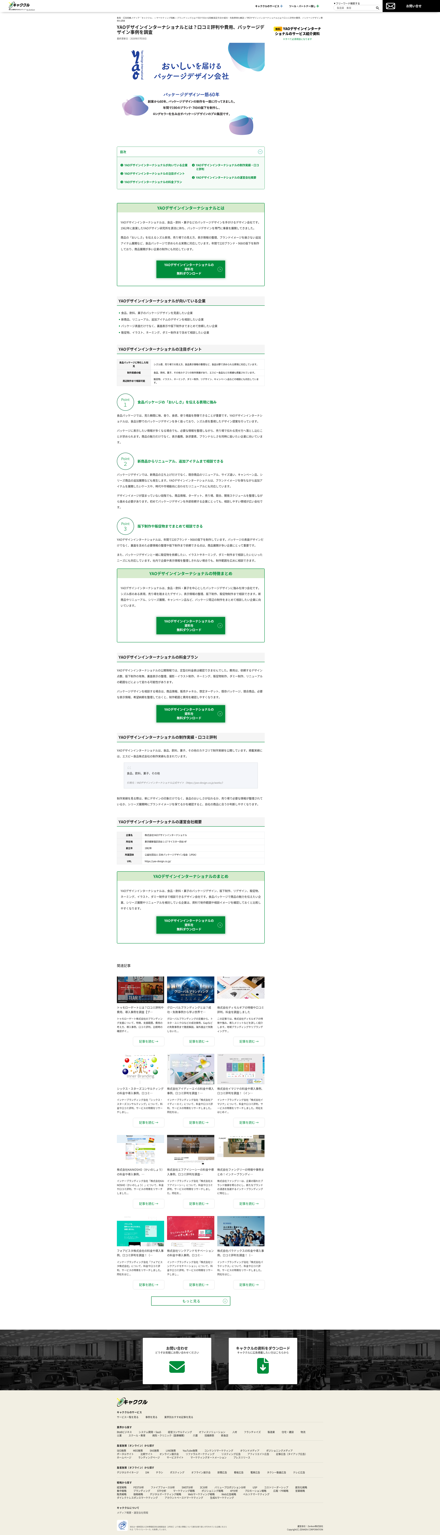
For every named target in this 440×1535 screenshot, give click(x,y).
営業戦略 (300, 1490)
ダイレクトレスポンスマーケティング (137, 1497)
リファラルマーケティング (200, 1454)
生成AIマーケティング (222, 1497)
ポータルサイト (125, 1454)
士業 (119, 1435)
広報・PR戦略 (280, 1490)
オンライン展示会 (169, 1454)
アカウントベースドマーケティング (184, 1497)
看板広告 (239, 1472)
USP (255, 1487)
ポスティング (177, 1472)
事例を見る (151, 1417)
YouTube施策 (190, 1450)
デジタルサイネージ (128, 1472)
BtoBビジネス (124, 1432)
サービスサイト (175, 1457)
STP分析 (161, 1490)
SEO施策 (121, 1450)
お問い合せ (414, 6)
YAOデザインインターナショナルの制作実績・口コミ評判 (227, 167)
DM (147, 1472)
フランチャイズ (252, 1432)
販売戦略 (121, 1494)
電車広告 (255, 1472)
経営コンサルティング (180, 1432)
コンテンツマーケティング (218, 1450)
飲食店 (224, 1435)
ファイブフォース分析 (163, 1487)
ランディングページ (149, 1457)
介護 (195, 1435)
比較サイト (147, 1454)
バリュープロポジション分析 (230, 1487)
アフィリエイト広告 (258, 1454)
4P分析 (234, 1490)
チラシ (159, 1472)
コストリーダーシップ (276, 1487)
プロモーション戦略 (255, 1490)
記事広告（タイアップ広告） (291, 1454)
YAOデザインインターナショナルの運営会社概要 (226, 177)
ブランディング (141, 1490)
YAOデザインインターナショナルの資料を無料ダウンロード (189, 268)
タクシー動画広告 (276, 1472)
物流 (303, 1432)
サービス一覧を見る (128, 1417)
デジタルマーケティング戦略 (165, 1494)
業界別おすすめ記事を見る (178, 1417)
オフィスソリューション (212, 1432)
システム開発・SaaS (150, 1432)
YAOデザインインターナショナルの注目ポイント (154, 173)
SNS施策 (154, 1450)
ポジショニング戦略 (212, 1490)
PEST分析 (138, 1487)
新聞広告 (222, 1472)
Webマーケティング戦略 (201, 1494)
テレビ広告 (299, 1472)
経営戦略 (121, 1487)
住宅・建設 (288, 1432)
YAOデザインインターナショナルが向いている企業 (156, 165)
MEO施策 (138, 1450)
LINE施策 (171, 1450)
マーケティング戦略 (184, 1490)
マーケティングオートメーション (208, 1457)
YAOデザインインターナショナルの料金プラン (153, 182)
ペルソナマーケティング (256, 1494)
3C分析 (204, 1487)
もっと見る (191, 1301)
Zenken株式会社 (315, 1526)
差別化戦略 (301, 1487)
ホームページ (124, 1457)
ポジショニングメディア (279, 1450)
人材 (234, 1432)
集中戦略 (121, 1490)
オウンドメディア (249, 1450)
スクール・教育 (137, 1435)
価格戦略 (138, 1494)
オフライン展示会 (201, 1472)
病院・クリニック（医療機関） (169, 1435)
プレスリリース (241, 1457)
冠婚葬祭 (209, 1435)
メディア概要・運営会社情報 (132, 1512)
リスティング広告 (231, 1454)
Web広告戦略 (229, 1494)
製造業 (271, 1432)
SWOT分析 (187, 1487)
